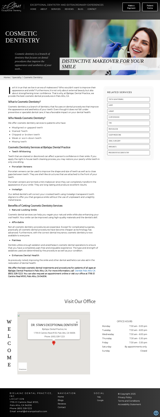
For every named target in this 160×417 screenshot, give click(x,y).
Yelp (99, 397)
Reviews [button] (69, 9)
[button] (12, 7)
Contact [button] (92, 9)
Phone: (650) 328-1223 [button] (21, 408)
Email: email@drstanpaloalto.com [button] (28, 411)
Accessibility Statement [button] (129, 404)
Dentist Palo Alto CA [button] (85, 271)
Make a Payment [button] (131, 7)
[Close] (77, 322)
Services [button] (55, 9)
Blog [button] (80, 9)
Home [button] (33, 9)
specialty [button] (16, 77)
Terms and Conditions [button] (129, 401)
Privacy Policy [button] (125, 397)
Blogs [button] (60, 400)
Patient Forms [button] (150, 7)
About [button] (43, 9)
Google (100, 400)
